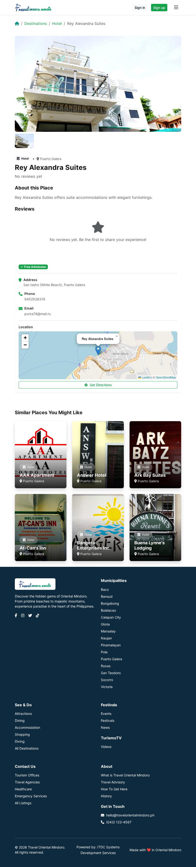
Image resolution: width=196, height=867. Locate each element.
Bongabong (110, 603)
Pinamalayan (111, 645)
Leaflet (146, 377)
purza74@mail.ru (37, 314)
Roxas (105, 666)
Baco (105, 589)
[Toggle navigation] (176, 7)
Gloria (105, 624)
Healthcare (23, 789)
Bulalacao (108, 610)
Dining (20, 720)
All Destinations (26, 748)
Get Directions (101, 385)
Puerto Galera (50, 159)
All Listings (23, 803)
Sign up (159, 8)
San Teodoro (111, 673)
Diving (20, 741)
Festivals (107, 720)
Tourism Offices (27, 775)
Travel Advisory (113, 782)
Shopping (22, 734)
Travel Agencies (27, 782)
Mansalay (108, 631)
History (106, 796)
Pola (104, 652)
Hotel (57, 23)
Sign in (140, 8)
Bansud (107, 596)
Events (106, 714)
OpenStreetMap (166, 377)
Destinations (35, 23)
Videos (106, 747)
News (105, 727)
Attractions (23, 714)
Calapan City (111, 617)
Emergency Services (31, 796)
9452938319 (34, 299)
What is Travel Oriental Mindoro (125, 775)
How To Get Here (114, 789)
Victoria (107, 687)
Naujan (106, 638)
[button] (98, 350)
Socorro (107, 680)
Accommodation (27, 727)
